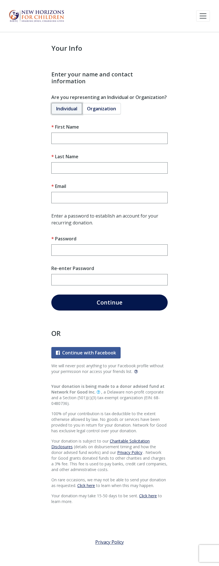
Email (60, 186)
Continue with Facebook (89, 353)
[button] (203, 16)
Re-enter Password (72, 268)
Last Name (66, 156)
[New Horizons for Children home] (36, 16)
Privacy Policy (129, 452)
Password (65, 239)
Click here (86, 485)
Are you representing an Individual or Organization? (109, 97)
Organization (101, 109)
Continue (109, 302)
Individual (66, 109)
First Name (67, 127)
